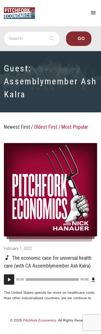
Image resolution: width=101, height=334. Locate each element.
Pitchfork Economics (39, 320)
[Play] (9, 279)
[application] (50, 279)
